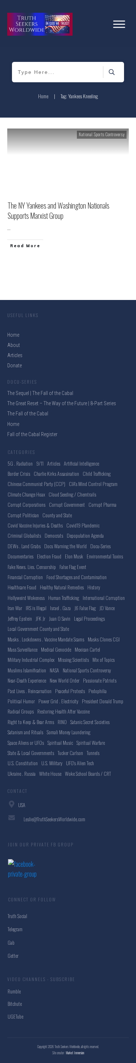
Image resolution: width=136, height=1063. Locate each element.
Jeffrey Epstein (20, 618)
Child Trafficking (97, 473)
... (9, 228)
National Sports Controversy (102, 134)
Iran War (15, 608)
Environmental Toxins (105, 556)
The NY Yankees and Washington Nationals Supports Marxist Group (58, 210)
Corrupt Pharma (102, 504)
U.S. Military (51, 763)
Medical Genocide (56, 649)
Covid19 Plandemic (82, 525)
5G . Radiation (20, 463)
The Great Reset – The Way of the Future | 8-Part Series (61, 403)
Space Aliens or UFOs (26, 742)
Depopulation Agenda (85, 535)
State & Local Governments (31, 752)
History (93, 587)
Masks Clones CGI (104, 639)
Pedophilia (97, 691)
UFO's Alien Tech (80, 763)
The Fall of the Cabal (27, 413)
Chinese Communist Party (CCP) (36, 483)
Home (13, 424)
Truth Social (17, 916)
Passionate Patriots (99, 680)
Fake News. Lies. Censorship (32, 566)
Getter (13, 955)
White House (50, 773)
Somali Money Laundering (68, 732)
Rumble (14, 991)
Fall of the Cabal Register (32, 434)
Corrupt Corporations (26, 504)
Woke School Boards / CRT (88, 773)
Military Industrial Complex (31, 659)
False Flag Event (72, 566)
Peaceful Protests (70, 691)
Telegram (15, 929)
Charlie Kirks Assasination (56, 473)
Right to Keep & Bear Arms (31, 722)
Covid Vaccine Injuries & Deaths (35, 525)
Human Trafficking (63, 597)
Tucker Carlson (70, 752)
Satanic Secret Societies (90, 722)
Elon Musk (74, 556)
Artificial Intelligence (81, 463)
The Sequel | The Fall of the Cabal (40, 393)
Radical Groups (21, 711)
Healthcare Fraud (22, 587)
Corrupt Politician (23, 515)
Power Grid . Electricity (58, 701)
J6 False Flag (85, 608)
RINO (62, 722)
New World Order (64, 680)
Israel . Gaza (60, 608)
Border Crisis (19, 473)
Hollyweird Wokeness (26, 597)
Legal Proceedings (89, 618)
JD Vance (107, 608)
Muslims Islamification (27, 670)
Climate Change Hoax (26, 494)
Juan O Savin (59, 618)
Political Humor (21, 701)
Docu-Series (100, 546)
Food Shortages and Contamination (76, 577)
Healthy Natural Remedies (62, 587)
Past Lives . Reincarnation (29, 691)
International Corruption (104, 597)
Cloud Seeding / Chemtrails (72, 494)
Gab (11, 942)
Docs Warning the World (65, 546)
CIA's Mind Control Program (93, 483)
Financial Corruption (25, 577)
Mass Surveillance (22, 649)
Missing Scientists (73, 659)
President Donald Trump (102, 701)
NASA (54, 670)
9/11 (40, 463)
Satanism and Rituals (25, 732)
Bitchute (15, 1003)
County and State (57, 515)
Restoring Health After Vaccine (63, 711)
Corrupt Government (67, 504)
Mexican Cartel (87, 649)
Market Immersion (75, 1052)
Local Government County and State (38, 628)
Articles (53, 463)
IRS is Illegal (36, 608)
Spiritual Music (60, 742)
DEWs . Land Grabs (24, 546)
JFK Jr (40, 618)
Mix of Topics (103, 659)
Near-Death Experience (27, 680)
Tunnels (93, 752)
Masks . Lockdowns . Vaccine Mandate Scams (46, 639)
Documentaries (20, 556)
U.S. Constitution (23, 763)
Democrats (54, 535)
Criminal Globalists (24, 535)
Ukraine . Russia (22, 773)
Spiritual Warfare (91, 742)
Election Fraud (49, 556)
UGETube (15, 1016)
